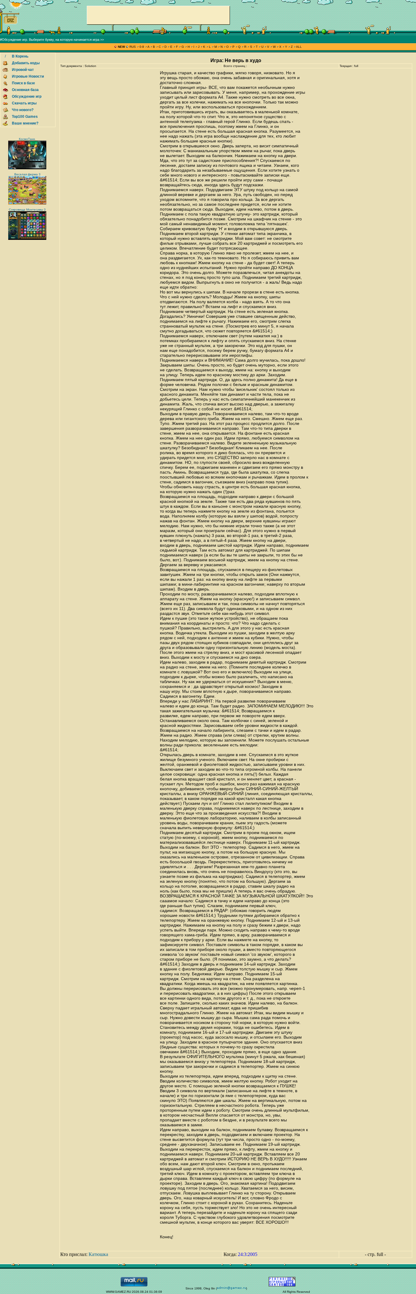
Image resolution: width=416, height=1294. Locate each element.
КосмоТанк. (27, 139)
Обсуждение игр (26, 96)
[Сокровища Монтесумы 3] (27, 238)
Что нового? (22, 110)
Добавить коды (26, 63)
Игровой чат (23, 70)
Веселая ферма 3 (27, 174)
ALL (298, 46)
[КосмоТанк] (27, 168)
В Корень (20, 56)
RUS (133, 46)
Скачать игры (24, 103)
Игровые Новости (28, 76)
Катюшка (98, 1254)
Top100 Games (25, 116)
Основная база (25, 90)
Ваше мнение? (25, 123)
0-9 (142, 46)
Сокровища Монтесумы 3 (27, 209)
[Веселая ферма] (27, 203)
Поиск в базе (23, 83)
